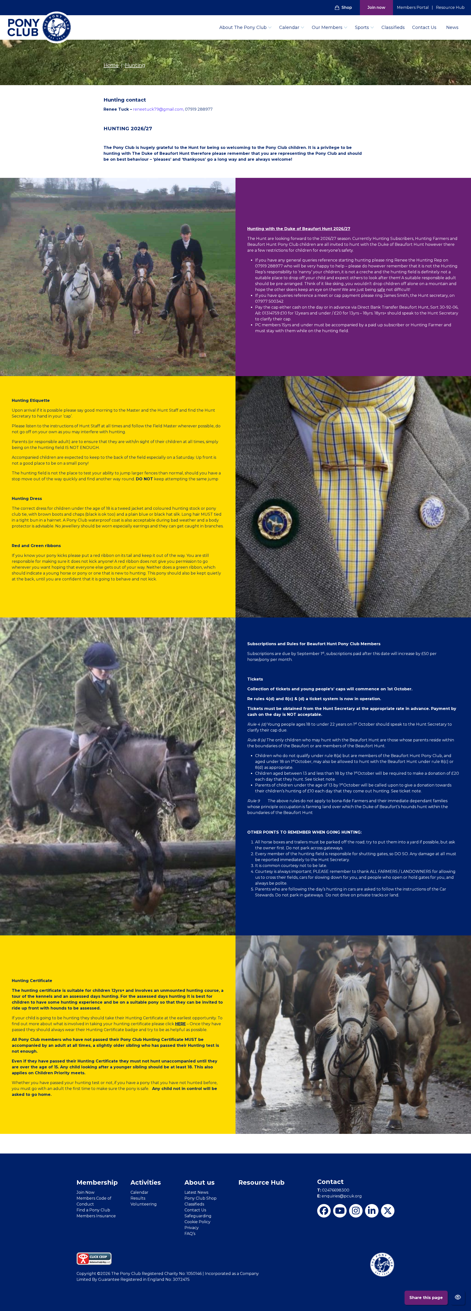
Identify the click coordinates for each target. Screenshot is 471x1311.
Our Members (327, 27)
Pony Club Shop (200, 1198)
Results (138, 1198)
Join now (376, 7)
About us (199, 1182)
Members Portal (413, 7)
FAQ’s (189, 1233)
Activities (146, 1182)
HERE (180, 1024)
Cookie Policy (197, 1221)
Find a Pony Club (93, 1210)
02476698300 (333, 1190)
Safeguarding (197, 1216)
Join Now (85, 1192)
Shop (346, 7)
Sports (362, 27)
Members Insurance (96, 1216)
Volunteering (144, 1204)
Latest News (196, 1192)
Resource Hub (450, 7)
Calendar (289, 27)
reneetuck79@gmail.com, (159, 109)
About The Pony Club (243, 27)
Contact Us (424, 27)
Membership (97, 1182)
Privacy (191, 1227)
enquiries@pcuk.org (339, 1196)
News (452, 27)
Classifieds (393, 27)
